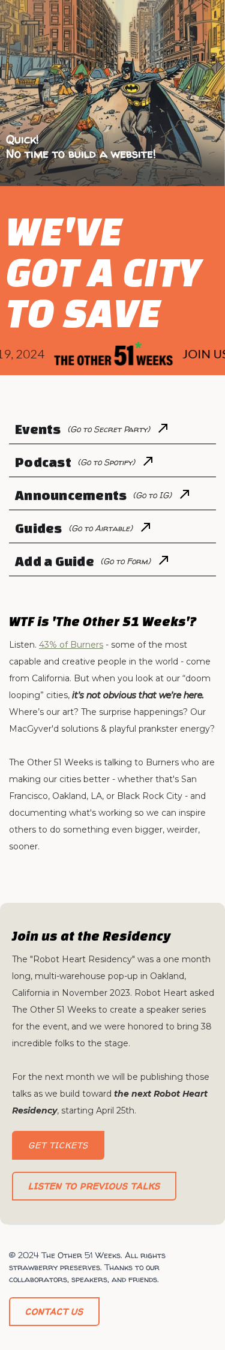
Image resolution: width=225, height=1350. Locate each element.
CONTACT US (54, 1311)
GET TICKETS (58, 1145)
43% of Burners (71, 644)
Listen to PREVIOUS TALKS (94, 1186)
